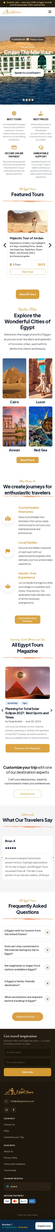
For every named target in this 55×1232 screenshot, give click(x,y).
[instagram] (6, 1110)
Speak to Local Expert (27, 72)
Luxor (40, 402)
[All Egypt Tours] (18, 1091)
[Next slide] (51, 710)
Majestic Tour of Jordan (26, 238)
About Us (8, 1151)
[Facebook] (13, 1110)
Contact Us (9, 1124)
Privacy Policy (10, 1157)
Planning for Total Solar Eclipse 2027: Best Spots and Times (27, 713)
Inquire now (27, 793)
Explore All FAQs (27, 1016)
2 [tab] (26, 99)
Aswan (14, 450)
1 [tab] (23, 99)
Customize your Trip (14, 1137)
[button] (50, 12)
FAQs (6, 1130)
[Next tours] (50, 245)
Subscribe (27, 1072)
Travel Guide (10, 1170)
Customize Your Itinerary (27, 619)
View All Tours (27, 294)
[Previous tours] (5, 245)
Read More (28, 460)
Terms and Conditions (14, 1164)
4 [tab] (31, 99)
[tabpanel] (27, 57)
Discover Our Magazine (27, 748)
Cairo (14, 402)
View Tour (27, 271)
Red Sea (40, 450)
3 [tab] (28, 99)
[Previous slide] (2, 710)
